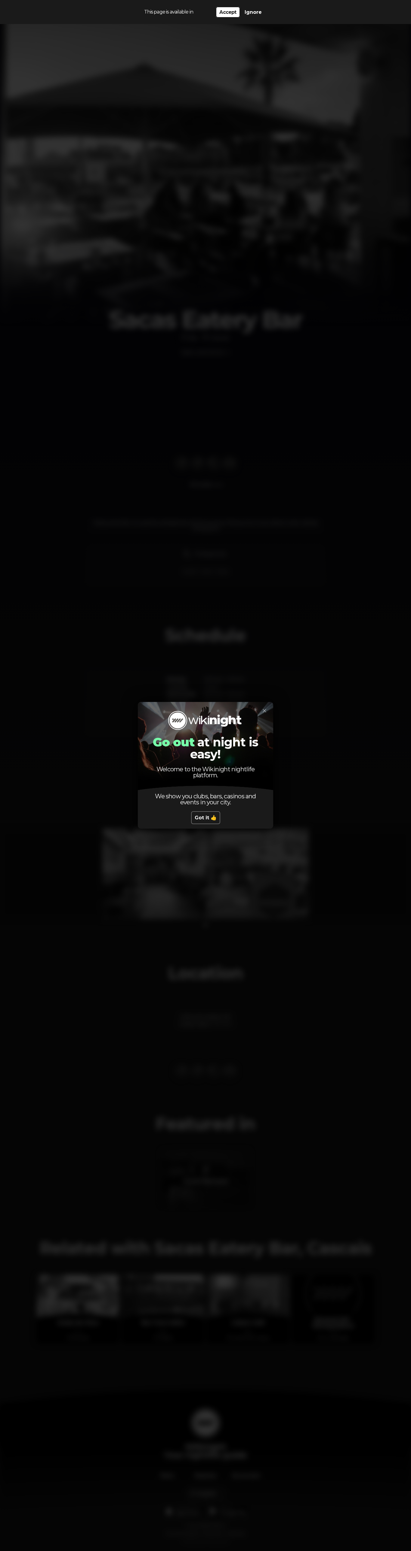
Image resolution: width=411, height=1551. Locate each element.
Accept (227, 12)
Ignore (253, 12)
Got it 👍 (206, 818)
